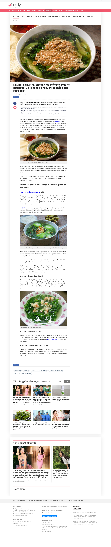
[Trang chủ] (9, 10)
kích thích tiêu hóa (26, 373)
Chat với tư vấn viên (50, 516)
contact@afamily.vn (22, 515)
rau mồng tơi (58, 121)
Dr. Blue (19, 1)
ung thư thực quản (52, 339)
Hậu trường (41, 10)
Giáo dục (34, 10)
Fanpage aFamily (83, 0)
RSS (82, 500)
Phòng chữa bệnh (41, 16)
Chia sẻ (16, 97)
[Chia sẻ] (14, 103)
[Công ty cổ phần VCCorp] (77, 508)
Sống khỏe (30, 16)
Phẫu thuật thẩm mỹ (54, 16)
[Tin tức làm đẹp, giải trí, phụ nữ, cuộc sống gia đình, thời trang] (14, 6)
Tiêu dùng (55, 10)
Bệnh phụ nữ (66, 16)
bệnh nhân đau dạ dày (28, 208)
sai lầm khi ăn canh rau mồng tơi (39, 370)
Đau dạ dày (26, 370)
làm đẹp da (17, 373)
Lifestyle (14, 10)
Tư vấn (15, 20)
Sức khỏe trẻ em (88, 16)
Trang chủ (16, 500)
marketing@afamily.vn (48, 513)
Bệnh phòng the (76, 16)
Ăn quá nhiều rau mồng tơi (31, 192)
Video (79, 500)
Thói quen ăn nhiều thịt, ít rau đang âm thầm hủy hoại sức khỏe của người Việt (39, 114)
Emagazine (11, 1)
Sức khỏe (48, 10)
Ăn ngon (61, 10)
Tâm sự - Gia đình (69, 10)
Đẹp (24, 10)
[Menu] (82, 10)
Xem (67, 381)
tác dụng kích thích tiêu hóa (56, 370)
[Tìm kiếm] (102, 1)
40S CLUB (77, 10)
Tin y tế (23, 16)
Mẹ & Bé (28, 10)
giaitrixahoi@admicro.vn (48, 524)
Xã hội (19, 10)
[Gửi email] (14, 107)
